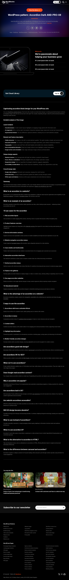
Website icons (6, 539)
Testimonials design (50, 532)
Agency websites (28, 546)
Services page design (7, 556)
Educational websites (29, 558)
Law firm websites (50, 552)
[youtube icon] (62, 574)
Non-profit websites (50, 554)
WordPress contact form (51, 526)
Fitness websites (28, 568)
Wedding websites (50, 568)
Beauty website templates (30, 550)
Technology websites (50, 562)
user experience (36, 394)
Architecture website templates (31, 548)
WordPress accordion (7, 528)
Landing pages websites (8, 548)
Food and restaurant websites (52, 546)
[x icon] (28, 28)
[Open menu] (66, 2)
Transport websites (50, 564)
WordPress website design (14, 112)
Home (11, 32)
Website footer (6, 534)
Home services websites (51, 550)
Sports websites (49, 560)
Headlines (5, 536)
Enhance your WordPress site (42, 186)
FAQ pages (5, 560)
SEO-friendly (26, 358)
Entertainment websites (30, 560)
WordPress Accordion (33, 32)
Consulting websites (29, 556)
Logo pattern (27, 528)
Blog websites (6, 558)
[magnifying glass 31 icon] (36, 28)
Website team (49, 530)
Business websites (29, 552)
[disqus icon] (32, 28)
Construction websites (29, 554)
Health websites (49, 548)
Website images (28, 526)
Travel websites (49, 566)
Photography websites (50, 556)
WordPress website (8, 196)
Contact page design (7, 554)
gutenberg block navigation (25, 319)
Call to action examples (8, 532)
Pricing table (27, 534)
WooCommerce (49, 534)
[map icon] (64, 574)
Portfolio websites (50, 558)
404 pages (5, 550)
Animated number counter (30, 532)
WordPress (15, 32)
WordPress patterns (23, 32)
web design (31, 350)
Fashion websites (28, 564)
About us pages (6, 552)
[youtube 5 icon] (41, 28)
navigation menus (24, 196)
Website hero (6, 526)
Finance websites (28, 566)
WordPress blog (6, 530)
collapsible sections (30, 226)
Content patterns (49, 528)
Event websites (28, 562)
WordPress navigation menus (31, 530)
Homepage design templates (9, 546)
